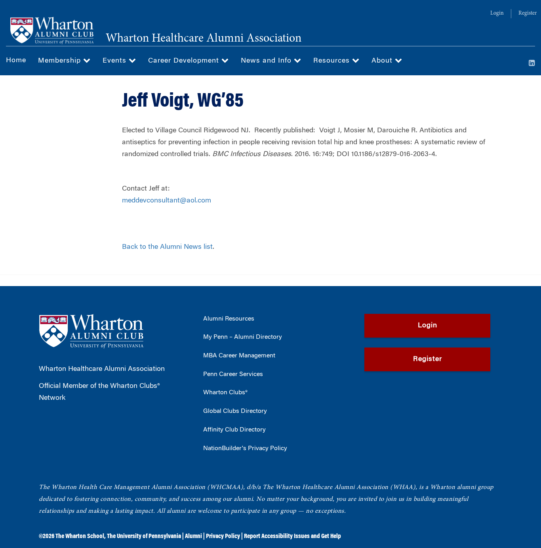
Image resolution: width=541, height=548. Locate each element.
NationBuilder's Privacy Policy (245, 448)
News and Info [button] (267, 61)
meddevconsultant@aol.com (166, 200)
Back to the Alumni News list (167, 247)
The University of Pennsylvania (144, 536)
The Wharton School (79, 536)
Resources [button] (332, 61)
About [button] (383, 61)
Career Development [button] (184, 61)
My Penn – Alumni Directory (242, 337)
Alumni (193, 536)
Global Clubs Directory (235, 411)
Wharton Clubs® (225, 393)
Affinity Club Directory (234, 430)
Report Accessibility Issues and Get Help (292, 536)
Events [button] (116, 61)
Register (527, 13)
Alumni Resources (228, 319)
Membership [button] (60, 61)
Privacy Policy (223, 536)
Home (16, 60)
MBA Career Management (239, 356)
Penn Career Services (233, 374)
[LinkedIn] (532, 63)
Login (497, 13)
